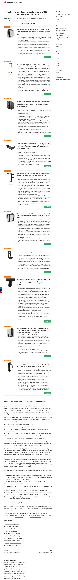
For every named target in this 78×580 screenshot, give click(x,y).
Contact (58, 21)
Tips (58, 63)
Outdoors (59, 70)
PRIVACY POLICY (61, 77)
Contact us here (19, 517)
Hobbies (59, 68)
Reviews (10, 6)
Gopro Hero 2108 (60, 33)
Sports (57, 65)
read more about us (35, 517)
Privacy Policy (59, 17)
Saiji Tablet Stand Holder (62, 35)
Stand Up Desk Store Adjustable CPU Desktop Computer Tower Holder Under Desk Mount (32, 252)
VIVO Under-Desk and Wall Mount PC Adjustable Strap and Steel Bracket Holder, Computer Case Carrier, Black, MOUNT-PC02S (33, 215)
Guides (23, 6)
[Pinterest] (1, 292)
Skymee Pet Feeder (61, 28)
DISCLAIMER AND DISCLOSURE (56, 6)
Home (6, 6)
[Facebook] (1, 288)
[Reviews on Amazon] (10, 74)
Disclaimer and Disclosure (63, 14)
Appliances (59, 61)
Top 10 (28, 6)
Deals (19, 6)
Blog (15, 6)
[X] (1, 290)
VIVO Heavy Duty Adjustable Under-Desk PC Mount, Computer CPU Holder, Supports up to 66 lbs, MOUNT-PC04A (33, 65)
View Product (47, 57)
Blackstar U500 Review (62, 30)
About (57, 19)
